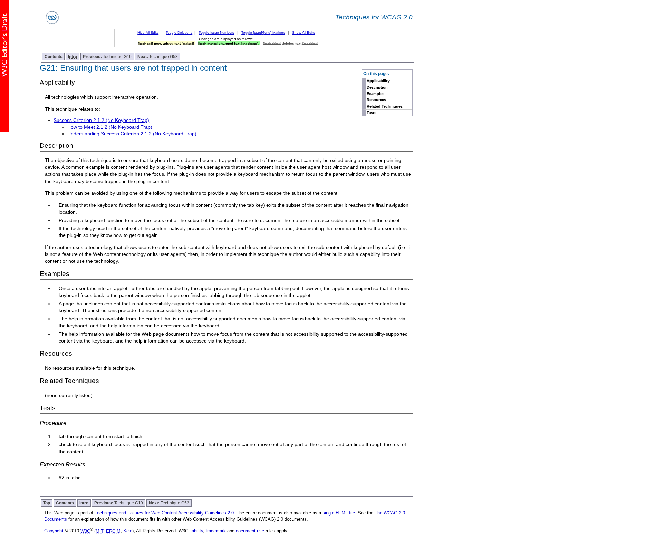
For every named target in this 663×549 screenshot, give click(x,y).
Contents (54, 56)
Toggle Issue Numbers (216, 33)
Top (46, 503)
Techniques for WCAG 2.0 (374, 17)
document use (250, 531)
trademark (216, 531)
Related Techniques (385, 106)
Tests (371, 112)
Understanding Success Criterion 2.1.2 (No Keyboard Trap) (131, 133)
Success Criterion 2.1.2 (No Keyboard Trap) (101, 120)
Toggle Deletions (179, 33)
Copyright (53, 531)
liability (196, 531)
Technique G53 (157, 56)
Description (377, 87)
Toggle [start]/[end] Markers (263, 33)
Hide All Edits (147, 33)
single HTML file (339, 513)
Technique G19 (107, 56)
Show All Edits (303, 33)
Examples (375, 94)
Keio (127, 531)
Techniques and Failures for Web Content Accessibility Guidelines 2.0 (164, 513)
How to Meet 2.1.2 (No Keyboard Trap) (109, 127)
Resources (376, 100)
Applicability (378, 81)
